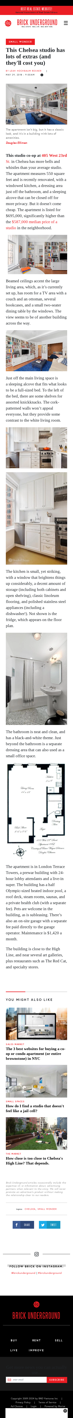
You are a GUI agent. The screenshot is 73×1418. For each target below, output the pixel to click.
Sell (59, 1340)
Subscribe (57, 1379)
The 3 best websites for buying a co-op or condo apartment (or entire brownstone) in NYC (35, 1054)
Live (14, 1350)
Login (34, 1406)
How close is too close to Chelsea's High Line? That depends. (34, 1160)
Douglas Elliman (16, 143)
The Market (13, 1154)
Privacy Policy (23, 1402)
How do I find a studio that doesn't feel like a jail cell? (35, 1108)
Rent (36, 1340)
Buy (14, 1340)
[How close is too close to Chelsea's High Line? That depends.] (36, 1133)
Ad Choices (17, 1406)
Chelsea (30, 1209)
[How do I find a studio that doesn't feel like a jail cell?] (36, 1081)
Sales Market (15, 1044)
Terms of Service (47, 1402)
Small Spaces (15, 1101)
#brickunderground (50, 1273)
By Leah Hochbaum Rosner (23, 71)
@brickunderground (23, 1273)
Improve (36, 1350)
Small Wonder (20, 41)
